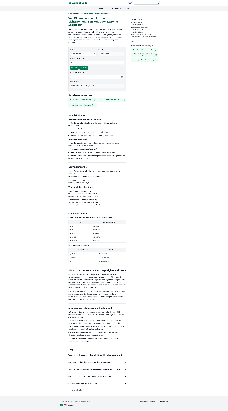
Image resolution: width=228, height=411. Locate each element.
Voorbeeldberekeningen (139, 27)
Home (70, 14)
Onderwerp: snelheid (75, 390)
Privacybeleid (144, 401)
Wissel (85, 68)
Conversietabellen (137, 30)
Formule (74, 81)
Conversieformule (137, 25)
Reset (75, 68)
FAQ (132, 41)
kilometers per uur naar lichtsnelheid (95, 14)
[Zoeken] (158, 3)
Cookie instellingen (162, 401)
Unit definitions (136, 22)
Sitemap (152, 401)
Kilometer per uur (79, 58)
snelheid (77, 14)
